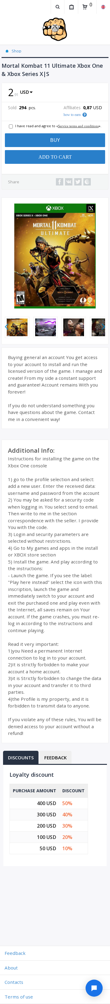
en (103, 7)
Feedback (55, 757)
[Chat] (94, 988)
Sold (12, 108)
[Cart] (85, 7)
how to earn (72, 115)
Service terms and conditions (78, 126)
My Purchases (71, 7)
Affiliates (72, 108)
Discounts (21, 757)
